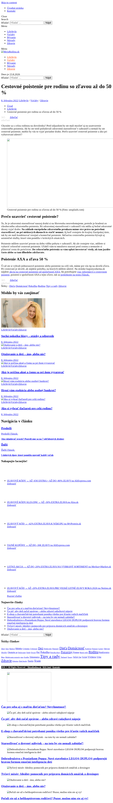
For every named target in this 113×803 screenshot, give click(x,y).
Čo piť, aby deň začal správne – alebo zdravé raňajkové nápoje (40, 611)
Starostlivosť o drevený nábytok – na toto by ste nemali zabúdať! (41, 617)
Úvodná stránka (15, 8)
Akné (3, 649)
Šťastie (37, 661)
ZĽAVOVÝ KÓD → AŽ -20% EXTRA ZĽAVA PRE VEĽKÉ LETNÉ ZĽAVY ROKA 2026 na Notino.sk (59, 588)
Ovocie (33, 652)
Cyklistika (26, 649)
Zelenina (15, 661)
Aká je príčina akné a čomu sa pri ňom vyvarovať (32, 372)
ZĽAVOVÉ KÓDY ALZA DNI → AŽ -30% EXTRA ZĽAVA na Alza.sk (42, 502)
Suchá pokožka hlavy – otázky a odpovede (27, 336)
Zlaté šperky (23, 661)
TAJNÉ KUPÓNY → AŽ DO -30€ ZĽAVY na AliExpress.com (38, 545)
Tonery (70, 657)
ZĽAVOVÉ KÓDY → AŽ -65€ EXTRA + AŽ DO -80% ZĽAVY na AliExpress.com (49, 480)
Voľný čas (77, 657)
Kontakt (11, 11)
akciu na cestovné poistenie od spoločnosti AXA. (34, 271)
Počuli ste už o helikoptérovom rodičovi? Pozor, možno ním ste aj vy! (44, 798)
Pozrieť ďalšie (14, 596)
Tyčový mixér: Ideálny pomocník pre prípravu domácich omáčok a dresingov (47, 626)
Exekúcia (88, 649)
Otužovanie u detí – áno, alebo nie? (23, 354)
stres (21, 657)
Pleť (38, 652)
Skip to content (9, 2)
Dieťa (12, 286)
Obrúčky (4, 652)
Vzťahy (11, 34)
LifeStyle (12, 31)
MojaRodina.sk (34, 667)
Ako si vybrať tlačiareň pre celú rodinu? (26, 408)
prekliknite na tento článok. (75, 274)
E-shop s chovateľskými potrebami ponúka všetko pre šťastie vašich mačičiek (47, 614)
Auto (7, 649)
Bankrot (12, 649)
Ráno (3, 657)
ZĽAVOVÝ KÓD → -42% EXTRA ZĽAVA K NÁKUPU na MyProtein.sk (44, 523)
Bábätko (18, 648)
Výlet (99, 657)
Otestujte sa (12, 652)
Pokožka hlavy (55, 652)
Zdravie (11, 43)
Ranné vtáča (84, 652)
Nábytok (107, 649)
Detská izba (48, 649)
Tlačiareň (64, 657)
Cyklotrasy (34, 649)
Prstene (76, 652)
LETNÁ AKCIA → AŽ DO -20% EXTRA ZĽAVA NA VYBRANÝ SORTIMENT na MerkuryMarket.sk (59, 566)
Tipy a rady (52, 286)
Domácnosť (22, 286)
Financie (95, 649)
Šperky (31, 661)
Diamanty (55, 649)
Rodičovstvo (104, 652)
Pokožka (32, 286)
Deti (40, 648)
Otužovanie (22, 652)
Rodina (41, 286)
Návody (11, 40)
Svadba (26, 657)
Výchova (92, 657)
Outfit (28, 652)
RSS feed (47, 667)
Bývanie (11, 37)
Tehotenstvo (35, 657)
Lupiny (100, 649)
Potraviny (67, 652)
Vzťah (84, 657)
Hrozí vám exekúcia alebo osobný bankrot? (28, 390)
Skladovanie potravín (12, 657)
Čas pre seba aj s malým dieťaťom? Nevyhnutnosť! (33, 608)
